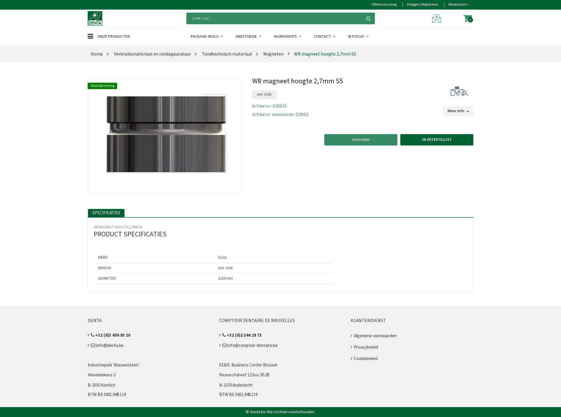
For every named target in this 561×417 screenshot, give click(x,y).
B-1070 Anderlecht (236, 385)
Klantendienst (368, 320)
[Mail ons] (437, 18)
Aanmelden (361, 139)
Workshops (286, 36)
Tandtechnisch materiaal (226, 54)
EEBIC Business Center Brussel (248, 365)
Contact (323, 36)
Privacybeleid (366, 347)
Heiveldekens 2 (101, 375)
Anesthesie (247, 36)
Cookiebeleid (366, 359)
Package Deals (205, 36)
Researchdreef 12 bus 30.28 (244, 375)
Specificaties (106, 213)
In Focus (356, 36)
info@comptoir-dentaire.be (252, 345)
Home (97, 54)
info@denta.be (109, 345)
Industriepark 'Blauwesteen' (113, 365)
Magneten (273, 54)
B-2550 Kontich (101, 385)
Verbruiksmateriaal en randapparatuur (152, 54)
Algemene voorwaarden (375, 336)
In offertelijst (437, 139)
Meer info (456, 111)
